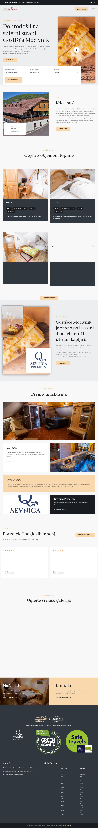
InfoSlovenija (66, 825)
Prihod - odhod (35, 69)
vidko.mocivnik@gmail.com (30, 2)
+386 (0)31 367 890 (11, 2)
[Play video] (77, 50)
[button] (5, 183)
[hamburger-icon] (93, 9)
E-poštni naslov (10, 69)
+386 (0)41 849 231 (25, 771)
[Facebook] (91, 2)
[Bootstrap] (94, 2)
